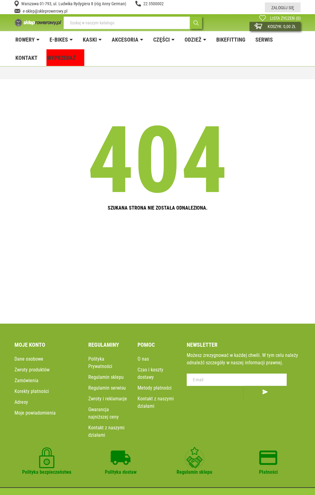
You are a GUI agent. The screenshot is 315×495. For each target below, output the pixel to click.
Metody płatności (155, 388)
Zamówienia (26, 380)
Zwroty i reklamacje (107, 399)
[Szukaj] (196, 23)
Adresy (21, 402)
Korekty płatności (31, 391)
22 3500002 (153, 3)
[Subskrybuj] (265, 392)
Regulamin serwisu (107, 388)
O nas (143, 359)
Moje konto (29, 345)
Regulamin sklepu (106, 377)
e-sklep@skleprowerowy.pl (45, 11)
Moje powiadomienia (35, 413)
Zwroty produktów (32, 370)
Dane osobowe (28, 359)
